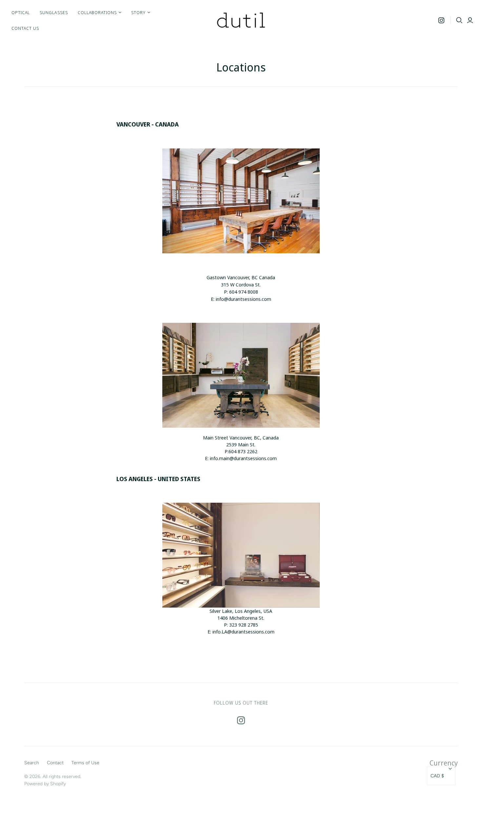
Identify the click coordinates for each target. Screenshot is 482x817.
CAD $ (437, 776)
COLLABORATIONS (97, 12)
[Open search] (459, 20)
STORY (138, 12)
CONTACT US (25, 28)
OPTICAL (20, 12)
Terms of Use (85, 763)
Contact (55, 763)
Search (31, 763)
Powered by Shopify (45, 784)
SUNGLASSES (54, 12)
